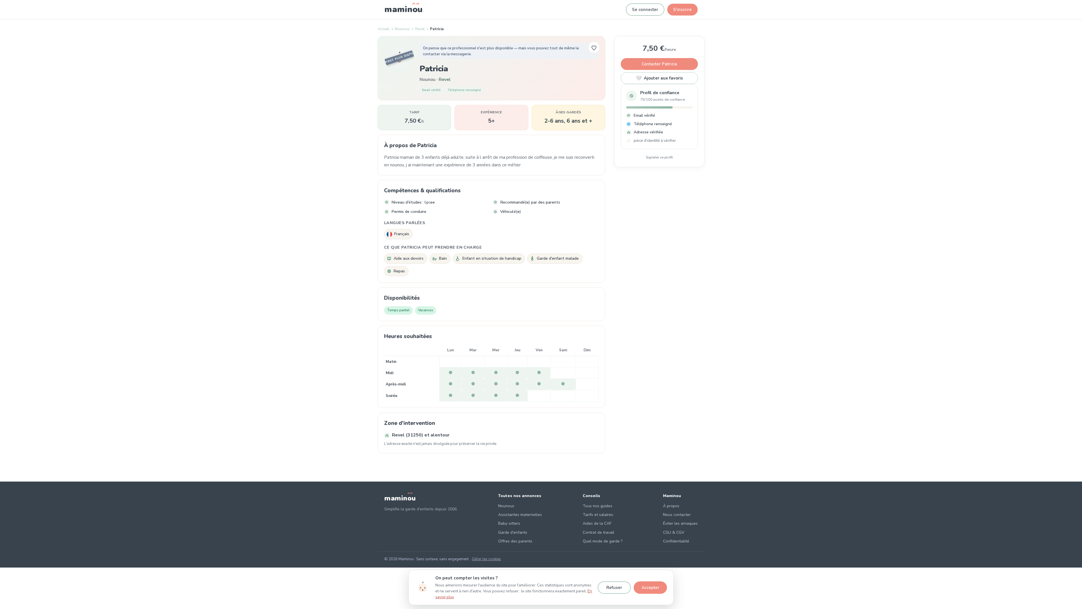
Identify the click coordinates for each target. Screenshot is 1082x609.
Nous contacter (677, 514)
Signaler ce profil (659, 157)
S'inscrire (682, 9)
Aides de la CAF (597, 523)
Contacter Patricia (659, 64)
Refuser (614, 587)
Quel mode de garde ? (602, 541)
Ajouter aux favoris (659, 78)
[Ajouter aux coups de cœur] (594, 47)
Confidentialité (676, 541)
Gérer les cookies (486, 559)
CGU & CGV (673, 532)
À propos (671, 506)
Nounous (402, 29)
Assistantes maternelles (520, 514)
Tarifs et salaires (598, 514)
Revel (420, 29)
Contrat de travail (598, 532)
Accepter (650, 587)
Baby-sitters (509, 523)
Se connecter (645, 9)
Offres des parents (515, 541)
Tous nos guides (597, 506)
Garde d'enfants (512, 532)
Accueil (383, 29)
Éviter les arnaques (680, 523)
